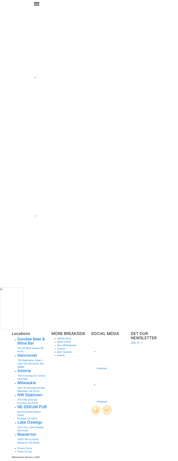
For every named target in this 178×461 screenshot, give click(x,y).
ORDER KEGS (64, 338)
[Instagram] (106, 215)
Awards (61, 355)
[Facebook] (106, 77)
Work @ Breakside (66, 345)
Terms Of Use (24, 451)
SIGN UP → (137, 342)
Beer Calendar (64, 352)
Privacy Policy (24, 448)
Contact (61, 348)
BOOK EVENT (64, 342)
